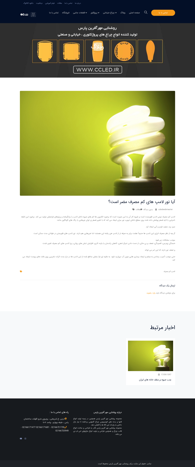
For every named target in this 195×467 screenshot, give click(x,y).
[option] (150, 361)
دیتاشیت (39, 3)
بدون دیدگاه (148, 209)
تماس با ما (68, 3)
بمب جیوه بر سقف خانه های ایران (155, 380)
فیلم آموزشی (50, 3)
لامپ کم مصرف (169, 271)
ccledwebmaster (165, 209)
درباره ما (78, 3)
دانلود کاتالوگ (28, 3)
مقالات (59, 3)
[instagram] (25, 438)
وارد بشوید (151, 293)
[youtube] (21, 438)
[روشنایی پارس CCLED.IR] (29, 14)
